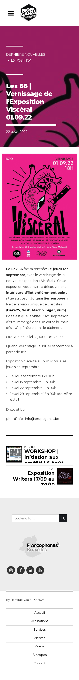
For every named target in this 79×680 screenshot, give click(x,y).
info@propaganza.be (42, 419)
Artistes (39, 638)
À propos (40, 655)
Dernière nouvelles (25, 55)
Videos (39, 646)
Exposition (21, 60)
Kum (61, 310)
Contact (39, 663)
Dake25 (13, 310)
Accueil (39, 613)
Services (40, 629)
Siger (50, 310)
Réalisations (39, 621)
